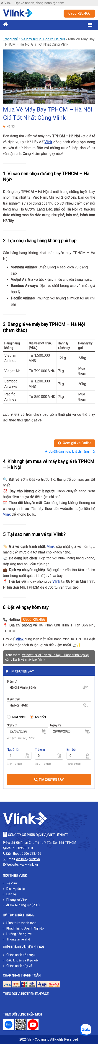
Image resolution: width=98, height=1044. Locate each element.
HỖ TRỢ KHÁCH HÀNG (18, 915)
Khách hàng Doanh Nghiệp (25, 928)
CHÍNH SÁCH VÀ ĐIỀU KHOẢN (23, 947)
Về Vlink (12, 883)
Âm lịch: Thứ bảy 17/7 (20, 738)
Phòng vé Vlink (16, 899)
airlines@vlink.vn (28, 859)
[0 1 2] (79, 756)
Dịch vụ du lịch (16, 889)
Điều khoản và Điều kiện (22, 960)
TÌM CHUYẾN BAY (51, 780)
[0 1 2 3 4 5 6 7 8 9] (49, 756)
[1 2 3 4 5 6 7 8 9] (19, 756)
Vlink (48, 142)
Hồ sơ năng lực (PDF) (24, 905)
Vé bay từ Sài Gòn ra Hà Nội (43, 39)
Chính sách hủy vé (19, 966)
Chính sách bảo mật (20, 955)
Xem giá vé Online (77, 443)
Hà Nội (11, 126)
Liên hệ (11, 894)
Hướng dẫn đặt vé (19, 934)
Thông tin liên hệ (18, 939)
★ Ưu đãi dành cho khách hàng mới (70, 451)
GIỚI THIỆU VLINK (15, 875)
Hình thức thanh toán (21, 923)
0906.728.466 (79, 13)
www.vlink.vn (28, 864)
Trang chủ (10, 39)
